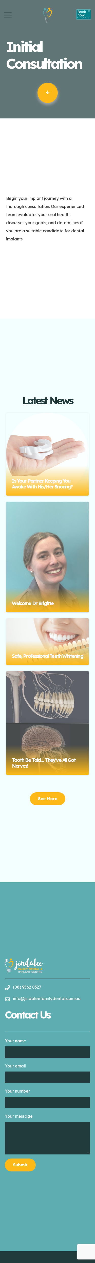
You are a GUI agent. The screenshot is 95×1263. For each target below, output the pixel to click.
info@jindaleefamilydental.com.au (47, 998)
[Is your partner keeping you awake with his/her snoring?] (47, 454)
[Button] (47, 93)
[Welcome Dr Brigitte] (47, 557)
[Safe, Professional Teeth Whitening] (47, 641)
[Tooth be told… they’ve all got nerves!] (47, 723)
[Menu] (8, 15)
